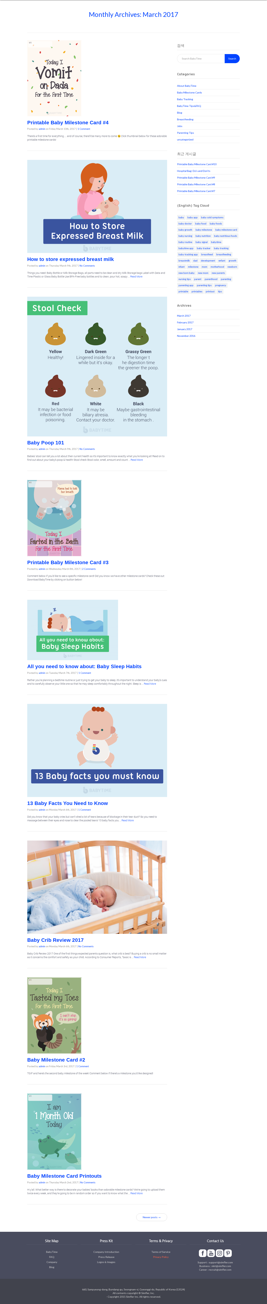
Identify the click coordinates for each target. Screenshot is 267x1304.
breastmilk (184, 260)
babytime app (186, 248)
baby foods (216, 223)
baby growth (185, 229)
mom (204, 266)
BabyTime (52, 1251)
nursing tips (185, 279)
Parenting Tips (185, 132)
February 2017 (185, 322)
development (208, 260)
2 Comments (89, 568)
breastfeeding (223, 254)
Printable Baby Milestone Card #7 (196, 191)
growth (232, 260)
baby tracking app (188, 254)
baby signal (202, 242)
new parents (218, 272)
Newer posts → (152, 1217)
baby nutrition (203, 235)
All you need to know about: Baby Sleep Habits (84, 666)
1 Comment (84, 128)
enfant (222, 260)
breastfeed (207, 254)
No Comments (87, 265)
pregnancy (220, 285)
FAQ (51, 1256)
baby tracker (204, 248)
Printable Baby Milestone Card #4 (68, 122)
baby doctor (185, 223)
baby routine (185, 242)
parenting (226, 279)
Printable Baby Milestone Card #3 (68, 562)
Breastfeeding (185, 119)
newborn (232, 266)
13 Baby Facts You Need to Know (67, 803)
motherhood (217, 266)
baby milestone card (226, 229)
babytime (216, 242)
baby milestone (204, 229)
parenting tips (204, 285)
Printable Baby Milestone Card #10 (197, 164)
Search (232, 58)
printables (197, 291)
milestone (193, 266)
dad (195, 260)
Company (51, 1262)
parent (197, 279)
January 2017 (184, 329)
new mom (203, 272)
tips (220, 291)
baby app (192, 217)
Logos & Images (106, 1262)
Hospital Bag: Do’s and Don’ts (193, 170)
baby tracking (221, 248)
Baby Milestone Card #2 (56, 1060)
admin (42, 128)
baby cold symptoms (212, 217)
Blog (179, 112)
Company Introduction (106, 1251)
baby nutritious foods (225, 235)
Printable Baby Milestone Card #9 (196, 177)
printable (183, 291)
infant (182, 266)
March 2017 (184, 315)
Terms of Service (160, 1251)
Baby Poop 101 (45, 442)
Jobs (179, 126)
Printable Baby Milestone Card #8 (196, 184)
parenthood (211, 279)
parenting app (186, 285)
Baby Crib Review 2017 (55, 940)
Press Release (106, 1256)
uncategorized (185, 139)
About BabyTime (186, 85)
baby (181, 217)
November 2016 (186, 335)
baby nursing (185, 235)
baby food (200, 223)
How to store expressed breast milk (70, 259)
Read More (136, 276)
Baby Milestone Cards (189, 92)
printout (210, 291)
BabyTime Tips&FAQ (189, 105)
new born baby (187, 272)
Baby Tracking (185, 99)
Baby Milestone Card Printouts (64, 1176)
